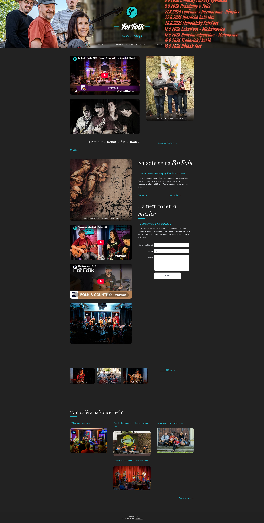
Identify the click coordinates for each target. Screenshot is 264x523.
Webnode (139, 519)
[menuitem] (89, 44)
